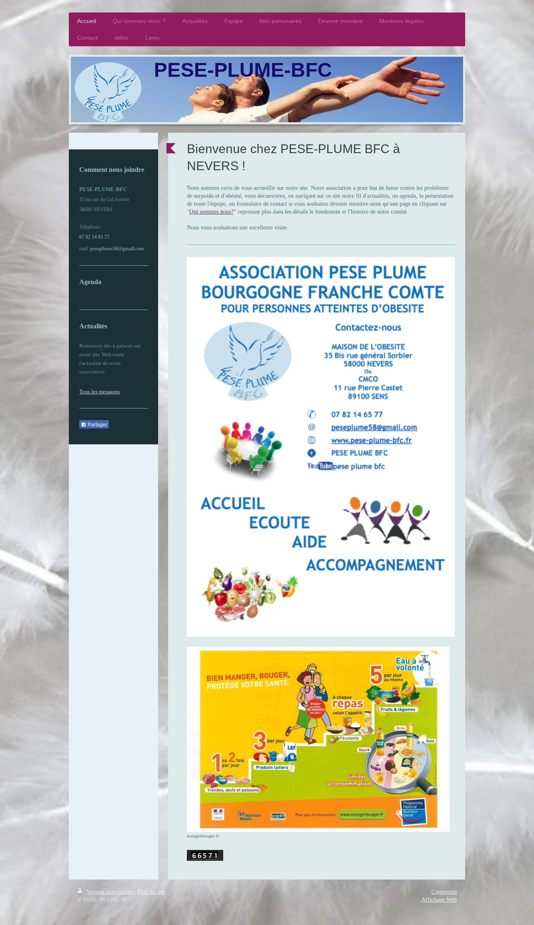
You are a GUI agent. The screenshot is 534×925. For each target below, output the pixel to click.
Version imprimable (109, 892)
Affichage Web (439, 900)
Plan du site (151, 892)
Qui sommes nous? (211, 212)
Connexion (444, 892)
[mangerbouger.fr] (318, 739)
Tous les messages (99, 391)
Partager (96, 425)
